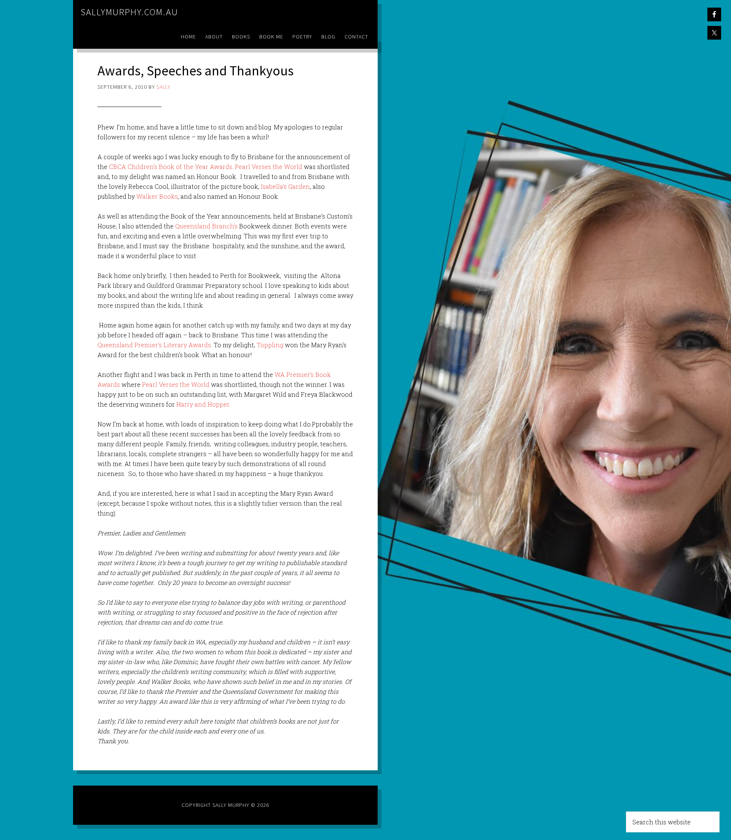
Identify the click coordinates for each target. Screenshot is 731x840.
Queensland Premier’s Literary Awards (154, 345)
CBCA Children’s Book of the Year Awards (170, 167)
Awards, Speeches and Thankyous (195, 70)
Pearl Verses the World (268, 167)
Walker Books (157, 196)
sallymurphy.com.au (129, 12)
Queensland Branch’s (206, 226)
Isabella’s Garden (285, 186)
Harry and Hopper (202, 404)
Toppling (270, 345)
